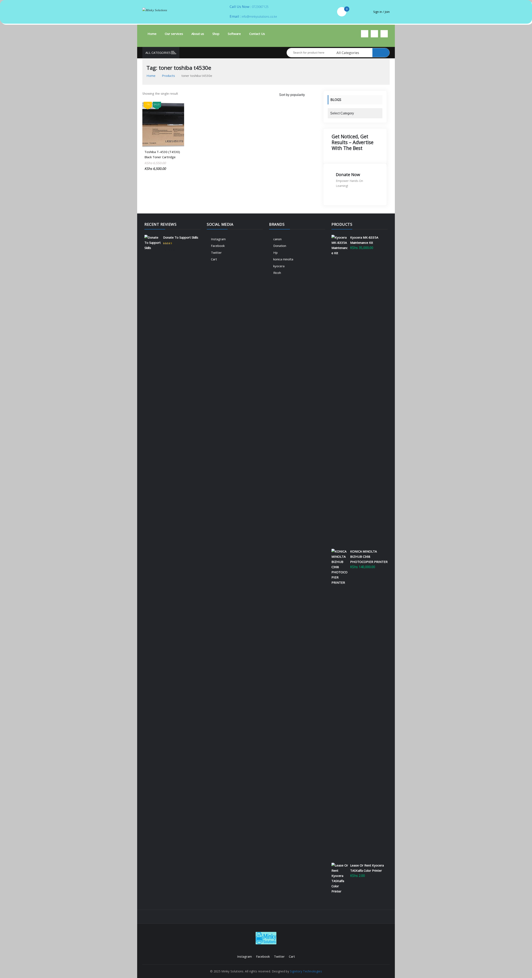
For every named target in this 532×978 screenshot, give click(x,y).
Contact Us (257, 34)
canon (277, 239)
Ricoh (277, 273)
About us (197, 34)
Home (152, 34)
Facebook (218, 246)
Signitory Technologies (306, 971)
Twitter (216, 252)
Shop (215, 34)
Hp (275, 252)
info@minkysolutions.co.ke (259, 16)
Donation (279, 246)
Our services (174, 34)
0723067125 (260, 7)
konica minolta (283, 259)
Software (234, 34)
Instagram (218, 239)
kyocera (278, 266)
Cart (214, 259)
